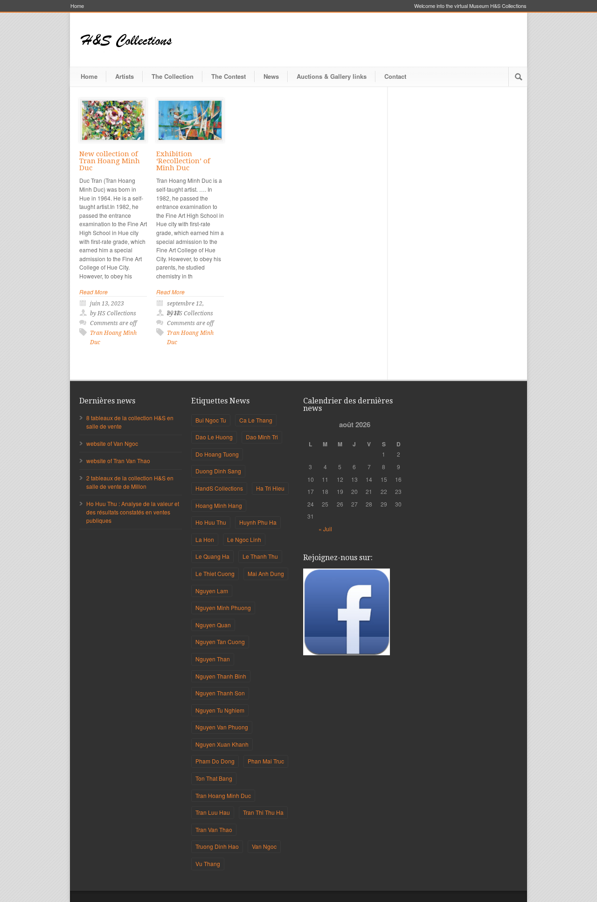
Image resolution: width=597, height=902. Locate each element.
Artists (124, 76)
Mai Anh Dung (266, 573)
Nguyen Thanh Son (220, 693)
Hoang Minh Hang (218, 505)
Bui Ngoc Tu (210, 420)
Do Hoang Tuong (217, 454)
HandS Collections (219, 488)
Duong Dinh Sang (218, 471)
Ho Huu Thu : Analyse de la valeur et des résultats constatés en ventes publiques (132, 512)
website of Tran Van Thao (118, 461)
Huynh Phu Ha (258, 522)
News (271, 76)
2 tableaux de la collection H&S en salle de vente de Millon (130, 482)
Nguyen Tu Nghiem (219, 710)
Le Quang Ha (212, 556)
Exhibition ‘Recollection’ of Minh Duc (183, 161)
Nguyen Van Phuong (221, 727)
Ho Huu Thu (210, 522)
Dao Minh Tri (262, 437)
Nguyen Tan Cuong (220, 641)
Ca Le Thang (255, 420)
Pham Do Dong (215, 761)
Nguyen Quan (213, 625)
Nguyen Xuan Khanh (222, 744)
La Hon (204, 539)
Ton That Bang (213, 778)
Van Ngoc (264, 846)
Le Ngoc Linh (244, 539)
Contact (395, 76)
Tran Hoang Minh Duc (223, 795)
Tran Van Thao (213, 829)
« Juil (325, 529)
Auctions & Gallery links (332, 76)
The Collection (173, 76)
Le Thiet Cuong (215, 573)
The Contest (228, 76)
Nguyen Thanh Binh (220, 676)
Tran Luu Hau (212, 812)
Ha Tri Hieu (270, 488)
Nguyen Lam (211, 591)
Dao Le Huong (214, 437)
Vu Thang (207, 863)
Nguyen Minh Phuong (223, 607)
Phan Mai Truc (266, 761)
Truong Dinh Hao (217, 846)
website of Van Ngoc (112, 443)
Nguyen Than (212, 659)
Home (77, 5)
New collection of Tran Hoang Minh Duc (109, 161)
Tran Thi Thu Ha (263, 812)
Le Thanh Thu (260, 556)
